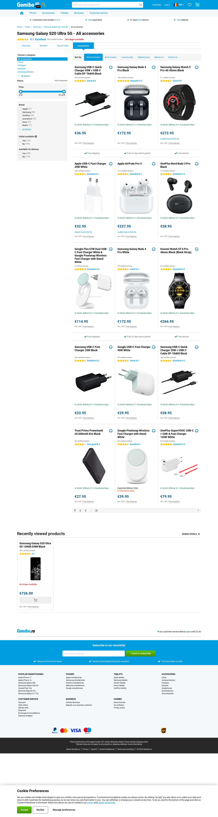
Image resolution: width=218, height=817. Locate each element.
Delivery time (23, 708)
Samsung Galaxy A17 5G (28, 693)
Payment (22, 702)
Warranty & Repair (25, 716)
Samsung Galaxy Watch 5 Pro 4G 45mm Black (175, 69)
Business (79, 13)
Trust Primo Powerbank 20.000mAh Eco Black (89, 432)
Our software (119, 705)
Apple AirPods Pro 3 (129, 163)
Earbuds (165, 685)
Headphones (167, 688)
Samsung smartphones (75, 680)
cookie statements (106, 802)
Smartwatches (167, 691)
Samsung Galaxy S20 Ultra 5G (56, 27)
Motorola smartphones (75, 685)
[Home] (22, 13)
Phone (33, 13)
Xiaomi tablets (119, 683)
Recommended (93, 57)
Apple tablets (119, 677)
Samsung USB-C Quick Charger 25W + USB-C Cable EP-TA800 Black (173, 350)
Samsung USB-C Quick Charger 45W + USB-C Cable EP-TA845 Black (88, 70)
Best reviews (111, 57)
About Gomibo (119, 702)
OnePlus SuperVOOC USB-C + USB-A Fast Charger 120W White (177, 434)
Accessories (48, 13)
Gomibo (118, 699)
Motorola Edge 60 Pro (27, 691)
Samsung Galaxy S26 (26, 683)
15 (96, 510)
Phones (70, 674)
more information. (135, 744)
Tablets (64, 13)
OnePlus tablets (120, 688)
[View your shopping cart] (197, 4)
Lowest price (127, 57)
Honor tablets (119, 685)
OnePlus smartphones (75, 683)
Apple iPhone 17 (24, 677)
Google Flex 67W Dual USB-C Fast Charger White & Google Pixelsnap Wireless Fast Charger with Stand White (91, 255)
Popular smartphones (30, 674)
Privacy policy (119, 708)
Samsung (37, 27)
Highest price (144, 57)
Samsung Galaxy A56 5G (28, 685)
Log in (167, 5)
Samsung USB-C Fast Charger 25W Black (87, 348)
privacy (90, 802)
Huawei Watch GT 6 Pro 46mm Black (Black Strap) (175, 250)
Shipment (22, 710)
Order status (23, 705)
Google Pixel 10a (25, 688)
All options (25, 76)
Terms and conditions (126, 749)
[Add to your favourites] (111, 67)
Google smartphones (74, 688)
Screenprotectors (168, 680)
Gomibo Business (73, 702)
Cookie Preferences (107, 749)
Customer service (99, 13)
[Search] (140, 4)
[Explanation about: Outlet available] (36, 136)
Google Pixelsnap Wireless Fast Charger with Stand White (133, 434)
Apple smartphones (74, 677)
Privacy (86, 749)
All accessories (77, 27)
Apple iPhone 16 (24, 680)
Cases (164, 677)
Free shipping (88, 143)
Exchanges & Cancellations (29, 713)
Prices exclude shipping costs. (136, 742)
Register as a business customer (79, 705)
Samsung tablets (120, 680)
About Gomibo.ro (73, 749)
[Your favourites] (189, 4)
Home (19, 27)
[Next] (198, 510)
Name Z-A (172, 57)
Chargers (165, 683)
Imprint (94, 749)
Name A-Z (159, 57)
